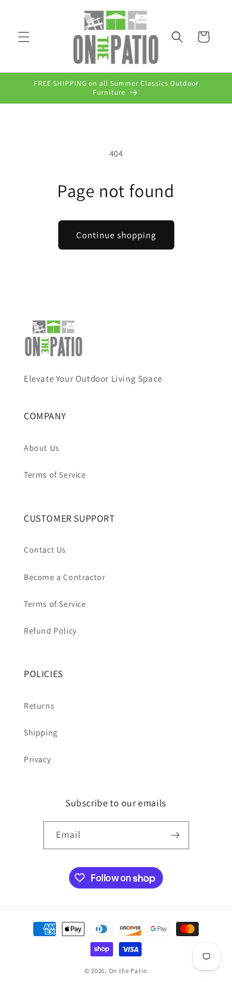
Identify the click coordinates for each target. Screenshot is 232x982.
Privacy (37, 759)
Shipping (41, 732)
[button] (24, 37)
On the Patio (128, 971)
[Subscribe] (175, 835)
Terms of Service (55, 474)
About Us (41, 447)
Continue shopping (116, 235)
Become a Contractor (64, 577)
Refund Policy (50, 630)
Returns (39, 705)
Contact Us (45, 549)
